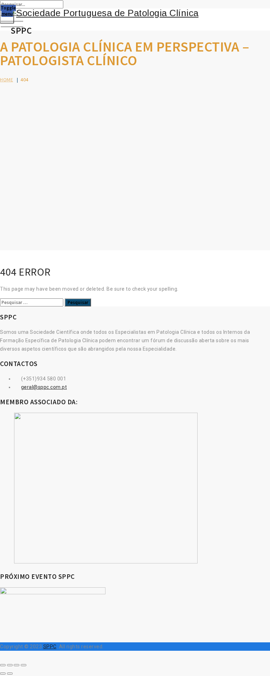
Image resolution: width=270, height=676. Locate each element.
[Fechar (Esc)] (23, 665)
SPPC (50, 646)
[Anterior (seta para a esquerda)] (3, 673)
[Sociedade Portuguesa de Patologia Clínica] (135, 13)
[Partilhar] (16, 665)
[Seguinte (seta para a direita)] (10, 673)
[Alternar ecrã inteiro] (10, 665)
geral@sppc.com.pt (44, 387)
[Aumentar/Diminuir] (3, 665)
